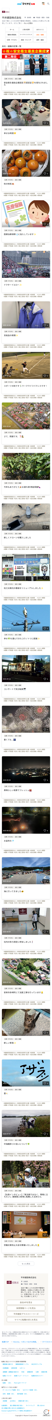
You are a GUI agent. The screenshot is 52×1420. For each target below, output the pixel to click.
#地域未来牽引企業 (23, 92)
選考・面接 (40, 40)
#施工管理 (21, 94)
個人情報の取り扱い (16, 1405)
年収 (22, 1372)
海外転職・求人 (22, 1394)
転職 (4, 1383)
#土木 (39, 92)
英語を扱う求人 (23, 1401)
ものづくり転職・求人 (30, 1390)
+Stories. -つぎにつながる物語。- (25, 1342)
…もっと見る (27, 23)
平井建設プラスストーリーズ (26, 1313)
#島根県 (33, 92)
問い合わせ (41, 1405)
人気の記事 (26, 29)
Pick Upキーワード (20, 1383)
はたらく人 (40, 29)
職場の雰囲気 (12, 35)
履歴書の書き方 (8, 1364)
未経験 (5, 1401)
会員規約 (4, 1405)
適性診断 (14, 1368)
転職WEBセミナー (37, 1376)
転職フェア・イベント (21, 1376)
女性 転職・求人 (8, 1394)
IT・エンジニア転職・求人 (11, 1390)
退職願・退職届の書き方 (11, 1372)
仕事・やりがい (12, 40)
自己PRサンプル (36, 1364)
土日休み (13, 1401)
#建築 (5, 94)
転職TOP (5, 1342)
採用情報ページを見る (26, 1308)
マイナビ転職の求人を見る (26, 1319)
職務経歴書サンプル (22, 1364)
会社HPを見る (26, 1302)
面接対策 (44, 1372)
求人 (9, 1383)
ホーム (12, 29)
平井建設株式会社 (28, 1277)
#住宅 (16, 94)
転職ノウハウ (7, 1376)
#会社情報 (33, 94)
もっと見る (26, 1263)
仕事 (37, 1372)
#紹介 (27, 94)
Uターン (22, 1368)
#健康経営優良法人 (10, 92)
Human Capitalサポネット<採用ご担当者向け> (16, 1411)
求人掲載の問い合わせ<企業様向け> (13, 1408)
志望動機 (5, 1368)
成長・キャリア (26, 40)
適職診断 (30, 1372)
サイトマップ (30, 1405)
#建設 (43, 92)
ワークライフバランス (26, 34)
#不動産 (10, 94)
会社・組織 (40, 35)
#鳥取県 (39, 94)
